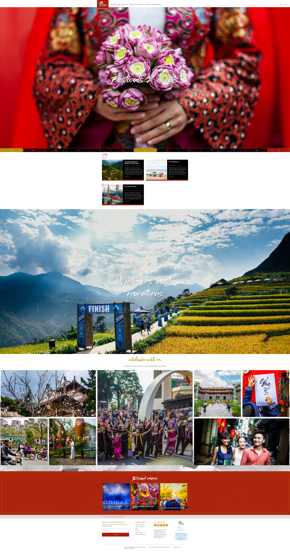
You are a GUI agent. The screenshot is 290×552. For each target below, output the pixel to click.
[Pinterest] (164, 525)
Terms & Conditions (129, 548)
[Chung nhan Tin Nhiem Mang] (181, 528)
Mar (212, 150)
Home (111, 516)
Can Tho (140, 190)
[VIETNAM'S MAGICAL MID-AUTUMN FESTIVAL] (145, 496)
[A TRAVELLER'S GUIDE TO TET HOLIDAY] (173, 496)
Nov (100, 150)
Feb (189, 150)
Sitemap (137, 530)
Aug (33, 150)
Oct (78, 150)
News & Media (139, 532)
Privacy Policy (176, 547)
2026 (11, 150)
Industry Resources (140, 534)
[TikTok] (166, 525)
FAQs (136, 528)
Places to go (125, 4)
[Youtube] (158, 525)
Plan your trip (140, 4)
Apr (234, 150)
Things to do (132, 4)
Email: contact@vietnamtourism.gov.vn (159, 547)
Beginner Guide (139, 526)
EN (281, 4)
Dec (123, 150)
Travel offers (148, 4)
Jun (279, 150)
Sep (56, 150)
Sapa (139, 165)
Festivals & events (119, 516)
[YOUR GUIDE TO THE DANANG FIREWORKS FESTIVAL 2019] (116, 496)
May (256, 150)
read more (127, 176)
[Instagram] (161, 525)
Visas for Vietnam (140, 524)
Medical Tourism (156, 4)
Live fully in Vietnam (116, 4)
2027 (145, 150)
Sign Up (115, 534)
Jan (167, 150)
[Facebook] (155, 525)
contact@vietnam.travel (180, 538)
